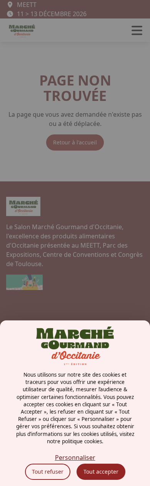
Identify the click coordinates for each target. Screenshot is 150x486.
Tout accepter (100, 471)
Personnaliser (75, 457)
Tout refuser (47, 471)
